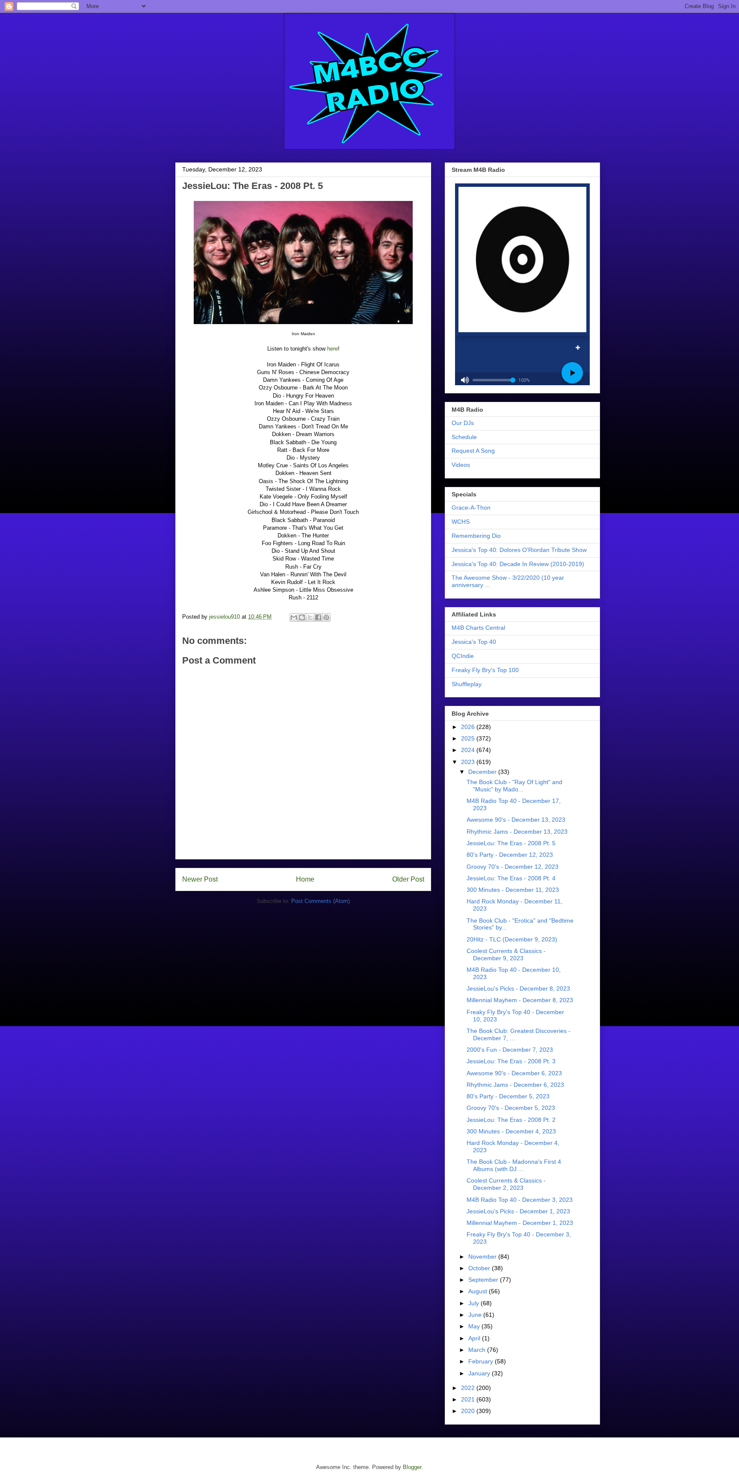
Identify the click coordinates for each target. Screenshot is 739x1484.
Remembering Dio (476, 535)
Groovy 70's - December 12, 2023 (513, 866)
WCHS (461, 521)
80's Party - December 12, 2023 (510, 854)
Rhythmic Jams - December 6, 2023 (515, 1084)
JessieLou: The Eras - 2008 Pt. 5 (511, 843)
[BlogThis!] (302, 617)
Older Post (408, 879)
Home (305, 879)
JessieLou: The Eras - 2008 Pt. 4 (511, 878)
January (480, 1373)
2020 (468, 1410)
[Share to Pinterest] (326, 617)
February (481, 1361)
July (474, 1303)
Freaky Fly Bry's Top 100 (485, 670)
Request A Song (473, 450)
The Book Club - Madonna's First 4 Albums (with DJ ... (514, 1165)
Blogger (412, 1467)
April (475, 1338)
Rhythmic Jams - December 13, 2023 (517, 831)
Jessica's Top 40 (474, 641)
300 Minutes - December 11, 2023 (513, 889)
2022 (468, 1387)
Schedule (464, 437)
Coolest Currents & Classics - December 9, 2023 (506, 954)
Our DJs (463, 422)
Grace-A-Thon (471, 507)
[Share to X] (310, 617)
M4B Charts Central (478, 627)
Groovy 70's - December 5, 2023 (511, 1107)
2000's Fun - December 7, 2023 (510, 1049)
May (475, 1326)
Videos (461, 464)
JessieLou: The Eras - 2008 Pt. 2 (511, 1119)
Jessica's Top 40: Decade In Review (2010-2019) (518, 564)
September (484, 1279)
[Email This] (294, 617)
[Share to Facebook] (318, 617)
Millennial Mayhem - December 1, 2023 (520, 1222)
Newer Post (200, 879)
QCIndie (463, 655)
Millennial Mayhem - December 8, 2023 (520, 1000)
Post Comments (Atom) (320, 901)
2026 (468, 726)
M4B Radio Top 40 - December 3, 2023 (520, 1199)
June (475, 1314)
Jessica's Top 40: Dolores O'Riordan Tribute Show (519, 549)
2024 (468, 749)
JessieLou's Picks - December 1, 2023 (518, 1211)
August (478, 1291)
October (480, 1268)
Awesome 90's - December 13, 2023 (516, 819)
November (483, 1256)
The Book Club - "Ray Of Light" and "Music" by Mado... (514, 786)
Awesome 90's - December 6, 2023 (514, 1073)
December (483, 771)
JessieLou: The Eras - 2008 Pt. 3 (511, 1061)
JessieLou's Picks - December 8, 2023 (518, 988)
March (477, 1349)
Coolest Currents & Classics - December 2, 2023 (506, 1184)
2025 (468, 738)
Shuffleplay (467, 684)
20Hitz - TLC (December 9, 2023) (512, 939)
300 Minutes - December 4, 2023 (511, 1131)
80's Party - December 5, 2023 (508, 1096)
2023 (468, 761)
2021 (468, 1399)
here (332, 348)
